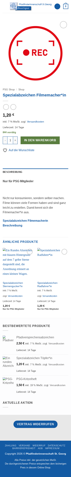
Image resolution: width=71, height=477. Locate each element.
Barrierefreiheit (23, 448)
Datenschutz (56, 445)
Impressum (52, 448)
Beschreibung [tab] (12, 172)
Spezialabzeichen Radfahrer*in (47, 285)
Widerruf (39, 445)
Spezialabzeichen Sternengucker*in (13, 285)
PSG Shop (9, 89)
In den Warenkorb (40, 140)
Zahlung (10, 445)
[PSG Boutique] (30, 6)
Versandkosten (35, 121)
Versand (24, 445)
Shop (21, 89)
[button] (5, 6)
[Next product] (6, 107)
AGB (40, 448)
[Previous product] (13, 107)
